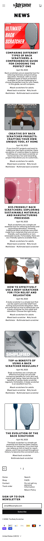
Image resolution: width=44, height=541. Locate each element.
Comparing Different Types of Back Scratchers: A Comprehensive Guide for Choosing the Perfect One (22, 59)
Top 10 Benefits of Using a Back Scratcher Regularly (22, 363)
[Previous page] (4, 469)
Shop (4, 480)
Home (5, 477)
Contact (5, 483)
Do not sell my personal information (30, 485)
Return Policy (30, 490)
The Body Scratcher (16, 519)
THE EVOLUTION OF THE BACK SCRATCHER (22, 434)
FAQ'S (26, 480)
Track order (7, 486)
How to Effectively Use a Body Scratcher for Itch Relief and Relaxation (22, 291)
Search (27, 477)
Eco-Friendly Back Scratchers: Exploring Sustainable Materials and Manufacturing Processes (22, 212)
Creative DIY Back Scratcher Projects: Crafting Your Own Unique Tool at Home (22, 138)
